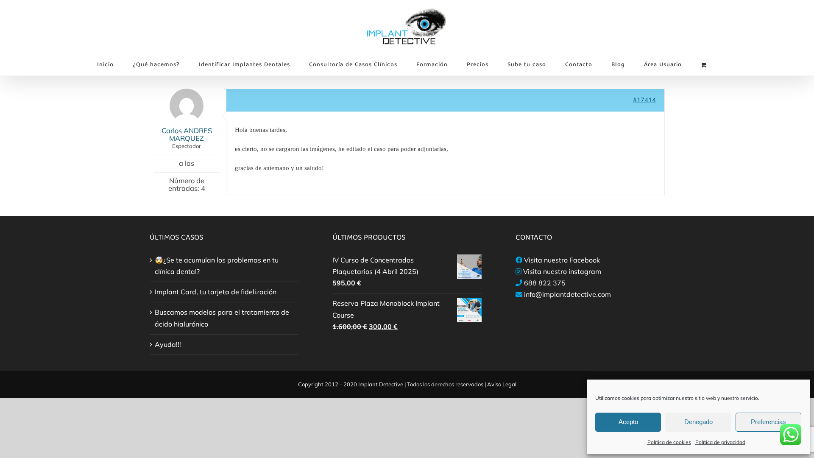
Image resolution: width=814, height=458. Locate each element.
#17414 (644, 100)
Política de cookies (669, 442)
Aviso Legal (501, 384)
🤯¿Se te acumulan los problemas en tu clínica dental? (217, 266)
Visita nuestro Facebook (562, 260)
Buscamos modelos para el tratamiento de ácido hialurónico (222, 318)
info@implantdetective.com (567, 294)
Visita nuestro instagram (562, 271)
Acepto (628, 421)
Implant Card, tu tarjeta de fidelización (215, 292)
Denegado (698, 421)
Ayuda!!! (168, 344)
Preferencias (768, 421)
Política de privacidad (720, 442)
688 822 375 (545, 283)
